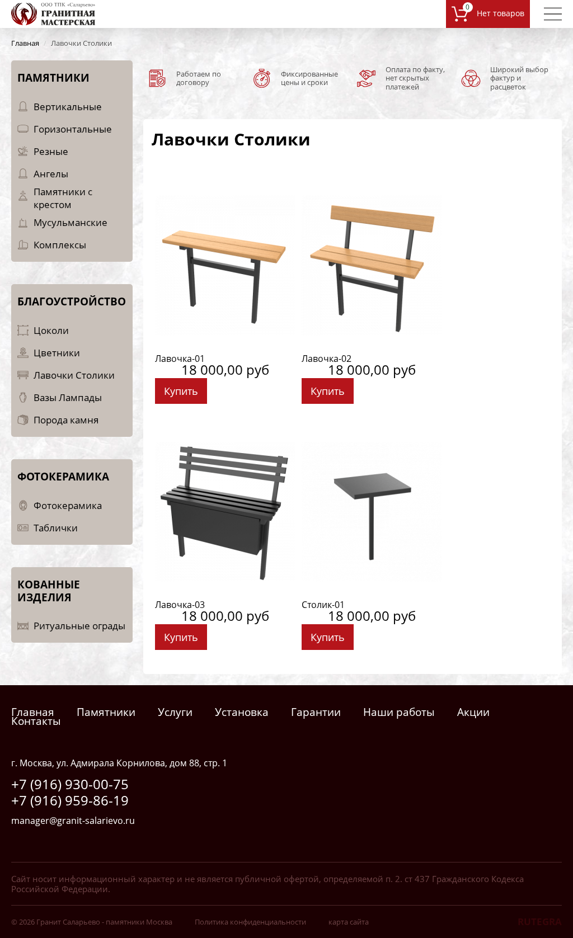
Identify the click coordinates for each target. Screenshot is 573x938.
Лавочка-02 (326, 358)
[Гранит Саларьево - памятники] (53, 13)
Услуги (175, 712)
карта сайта (348, 922)
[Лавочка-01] (225, 264)
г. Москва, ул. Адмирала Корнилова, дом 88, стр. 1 (119, 763)
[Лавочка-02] (372, 264)
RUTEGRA (540, 921)
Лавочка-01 (180, 358)
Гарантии (316, 712)
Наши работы (399, 712)
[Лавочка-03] (225, 510)
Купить (181, 391)
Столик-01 (323, 604)
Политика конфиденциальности (250, 922)
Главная (32, 712)
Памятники (106, 712)
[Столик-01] (372, 510)
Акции (473, 712)
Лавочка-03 (180, 604)
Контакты (36, 721)
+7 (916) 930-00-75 (70, 784)
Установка (242, 712)
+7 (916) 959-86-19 (70, 800)
